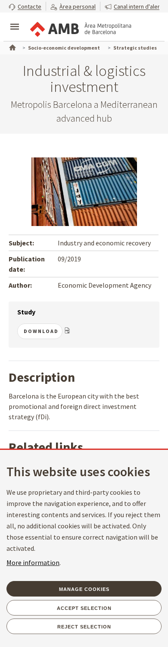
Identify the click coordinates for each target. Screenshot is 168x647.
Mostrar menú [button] (15, 19)
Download (41, 331)
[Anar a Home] (12, 47)
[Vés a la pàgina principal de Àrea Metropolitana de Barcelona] (80, 27)
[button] (25, 6)
